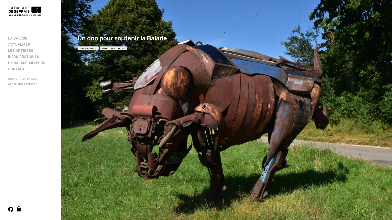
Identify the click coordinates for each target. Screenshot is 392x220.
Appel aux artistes (22, 84)
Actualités (19, 44)
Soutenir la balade (22, 78)
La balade (17, 38)
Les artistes (20, 51)
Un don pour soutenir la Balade (122, 38)
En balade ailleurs (26, 63)
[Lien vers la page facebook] (10, 209)
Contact (16, 69)
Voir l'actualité (113, 48)
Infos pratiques (23, 57)
